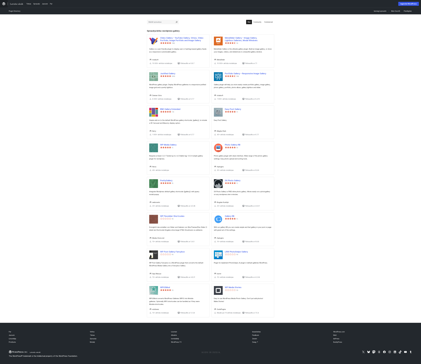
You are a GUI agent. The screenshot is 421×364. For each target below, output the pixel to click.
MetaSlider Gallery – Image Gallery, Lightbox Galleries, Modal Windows (241, 39)
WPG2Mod (165, 287)
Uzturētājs (12, 339)
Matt (335, 335)
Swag (255, 342)
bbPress (336, 339)
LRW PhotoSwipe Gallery (236, 252)
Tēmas (92, 335)
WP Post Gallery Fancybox (172, 252)
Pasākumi (255, 335)
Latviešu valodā (35, 352)
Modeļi (92, 342)
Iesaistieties (256, 332)
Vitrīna (92, 332)
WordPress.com (339, 332)
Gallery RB (229, 216)
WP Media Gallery (168, 145)
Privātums (12, 342)
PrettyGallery (166, 180)
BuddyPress (337, 342)
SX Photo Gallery (232, 180)
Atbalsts (174, 335)
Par (10, 332)
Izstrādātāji (175, 339)
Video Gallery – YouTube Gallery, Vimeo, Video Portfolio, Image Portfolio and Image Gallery (181, 39)
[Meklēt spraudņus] (176, 22)
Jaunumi (12, 335)
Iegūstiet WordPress (408, 4)
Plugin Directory (14, 11)
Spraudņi (93, 339)
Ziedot (254, 339)
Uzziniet (174, 332)
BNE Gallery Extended (170, 109)
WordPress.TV (176, 342)
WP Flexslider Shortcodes (172, 216)
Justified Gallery (167, 73)
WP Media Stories (233, 287)
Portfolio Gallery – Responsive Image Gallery (245, 73)
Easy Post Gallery (233, 109)
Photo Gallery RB (232, 145)
